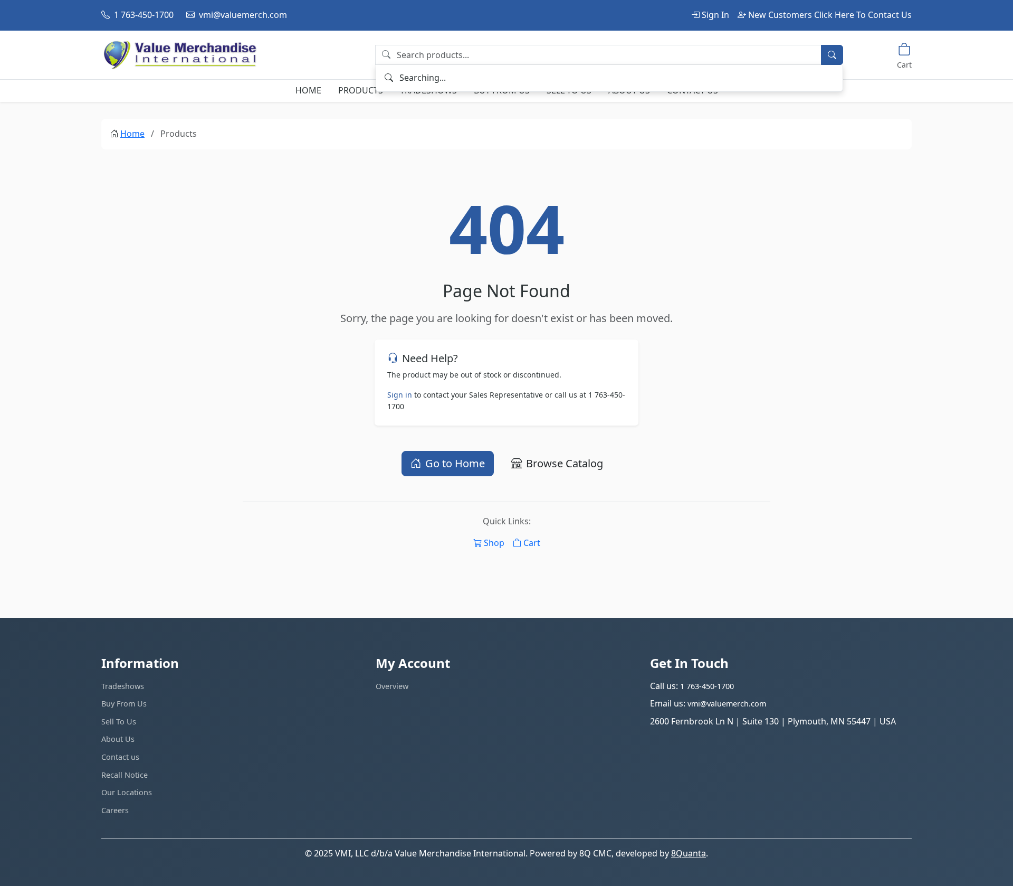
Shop (494, 543)
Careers (115, 810)
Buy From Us (124, 704)
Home (308, 90)
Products (360, 90)
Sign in (399, 395)
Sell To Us (118, 722)
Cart (531, 543)
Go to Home (455, 463)
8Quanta (688, 853)
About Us (118, 739)
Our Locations (126, 792)
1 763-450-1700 (143, 15)
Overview (392, 686)
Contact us (120, 757)
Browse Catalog (564, 463)
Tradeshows (122, 686)
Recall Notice (124, 775)
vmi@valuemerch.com (242, 15)
